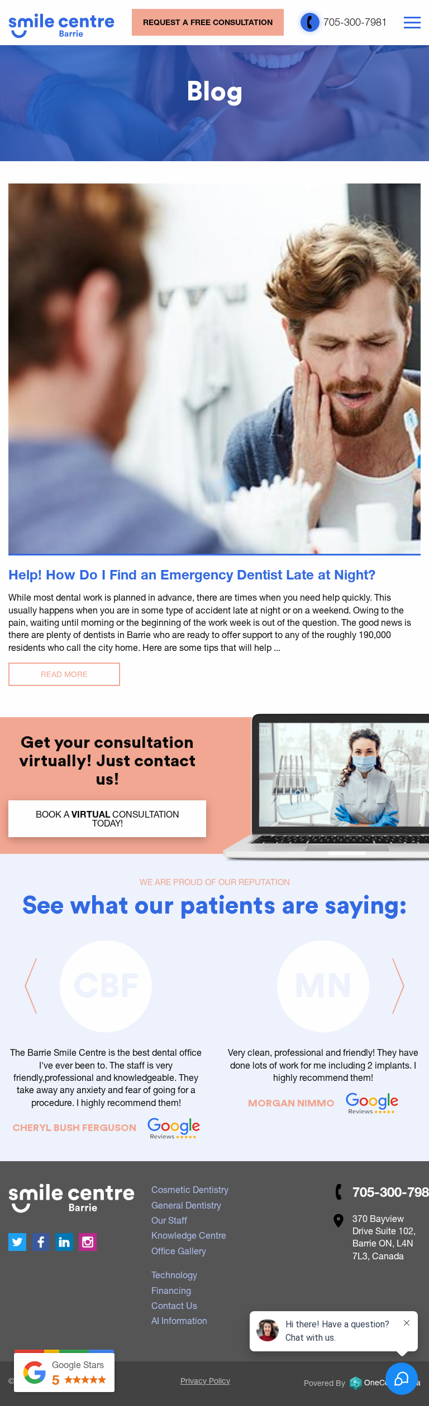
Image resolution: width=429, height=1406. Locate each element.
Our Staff (169, 1220)
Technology (174, 1274)
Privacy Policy (205, 1380)
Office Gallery (178, 1250)
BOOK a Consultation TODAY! (107, 818)
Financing (171, 1290)
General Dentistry (186, 1205)
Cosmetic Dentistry (189, 1189)
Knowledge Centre (188, 1235)
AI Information (179, 1320)
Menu (412, 23)
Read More (64, 674)
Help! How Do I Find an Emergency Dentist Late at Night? (191, 574)
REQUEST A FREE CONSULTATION (208, 22)
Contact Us (174, 1305)
